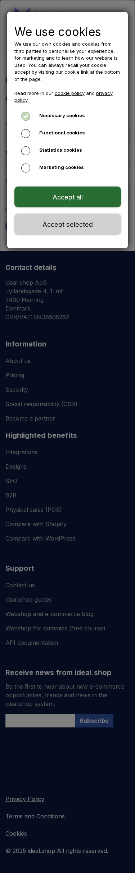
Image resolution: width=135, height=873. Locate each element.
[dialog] (67, 436)
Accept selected (67, 224)
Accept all (68, 197)
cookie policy (70, 93)
